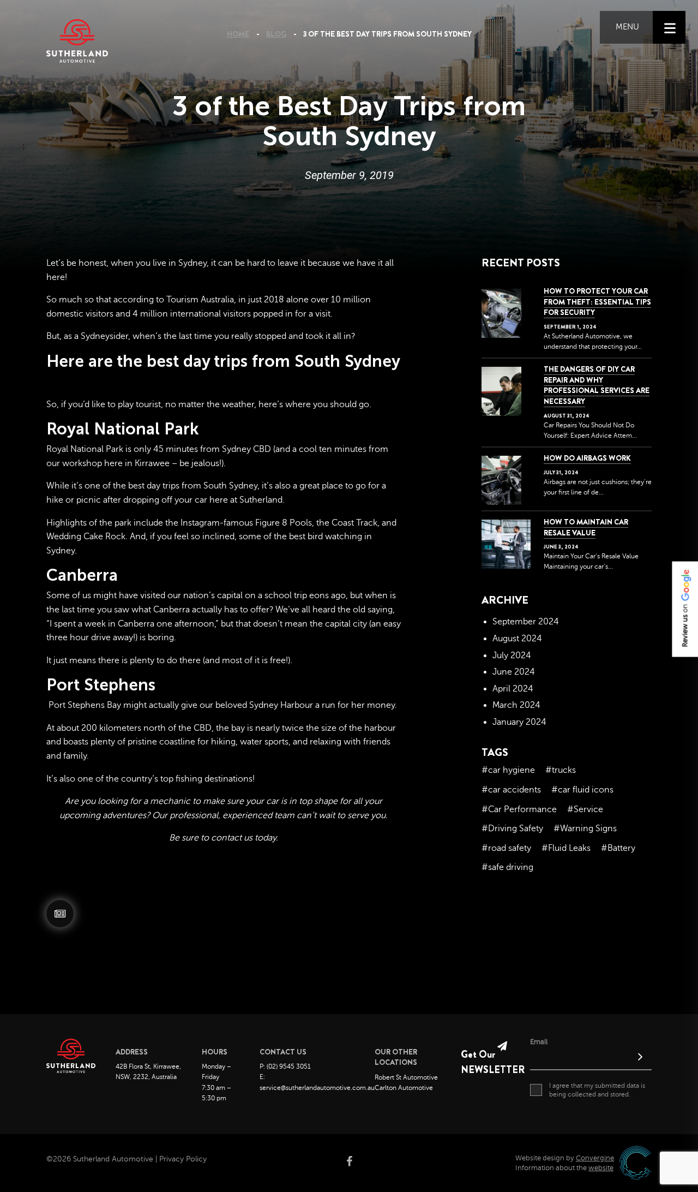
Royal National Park (84, 449)
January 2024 (519, 722)
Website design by (564, 1158)
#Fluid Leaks (566, 848)
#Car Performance (519, 809)
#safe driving (507, 867)
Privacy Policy (183, 1159)
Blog (276, 33)
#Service (585, 809)
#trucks (560, 770)
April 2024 (512, 689)
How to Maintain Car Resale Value (586, 527)
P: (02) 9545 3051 (285, 1066)
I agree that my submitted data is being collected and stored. (597, 1090)
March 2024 (516, 705)
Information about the (564, 1168)
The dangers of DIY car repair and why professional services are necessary (596, 385)
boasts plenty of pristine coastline (129, 742)
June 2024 (513, 672)
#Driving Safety (512, 828)
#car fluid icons (582, 790)
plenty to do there (165, 660)
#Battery (618, 848)
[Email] (591, 1058)
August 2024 (517, 638)
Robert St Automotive (406, 1077)
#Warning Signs (585, 828)
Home (238, 33)
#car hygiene (508, 770)
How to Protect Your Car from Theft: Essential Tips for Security (597, 301)
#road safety (506, 848)
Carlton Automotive (404, 1088)
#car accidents (511, 790)
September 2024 (525, 622)
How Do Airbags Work (587, 457)
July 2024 (511, 655)
